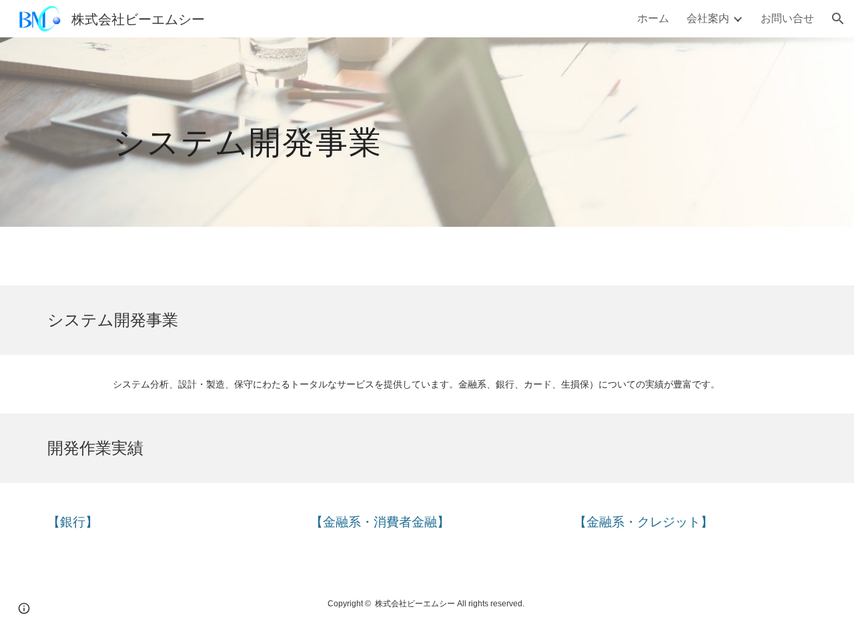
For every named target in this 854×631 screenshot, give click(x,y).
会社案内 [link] (708, 17)
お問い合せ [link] (787, 17)
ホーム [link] (653, 17)
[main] (393, 131)
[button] (838, 19)
